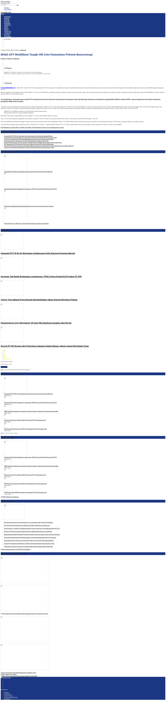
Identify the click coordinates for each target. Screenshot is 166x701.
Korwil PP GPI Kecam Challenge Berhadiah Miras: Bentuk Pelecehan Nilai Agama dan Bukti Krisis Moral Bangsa (38, 146)
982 (5, 357)
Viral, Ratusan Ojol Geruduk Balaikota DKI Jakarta (16, 612)
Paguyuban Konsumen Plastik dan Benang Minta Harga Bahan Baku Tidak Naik (28, 546)
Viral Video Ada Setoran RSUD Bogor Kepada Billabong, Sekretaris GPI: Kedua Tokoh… (27, 584)
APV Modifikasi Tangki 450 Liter (11, 127)
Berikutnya (7, 359)
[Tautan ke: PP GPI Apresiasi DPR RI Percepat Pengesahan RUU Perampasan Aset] (8, 491)
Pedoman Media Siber (11, 697)
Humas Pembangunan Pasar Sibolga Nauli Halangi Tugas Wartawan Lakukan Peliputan (27, 671)
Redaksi (6, 692)
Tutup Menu (7, 9)
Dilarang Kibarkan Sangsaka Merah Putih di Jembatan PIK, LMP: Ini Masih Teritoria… (27, 643)
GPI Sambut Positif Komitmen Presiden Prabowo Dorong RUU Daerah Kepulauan (29, 144)
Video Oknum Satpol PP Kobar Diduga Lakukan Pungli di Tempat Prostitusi (24, 615)
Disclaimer (7, 694)
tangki (62, 127)
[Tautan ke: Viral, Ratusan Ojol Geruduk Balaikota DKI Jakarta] (24, 610)
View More (4, 367)
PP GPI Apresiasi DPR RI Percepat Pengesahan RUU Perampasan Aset (25, 492)
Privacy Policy (8, 696)
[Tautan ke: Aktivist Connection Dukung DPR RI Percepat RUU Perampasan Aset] (8, 418)
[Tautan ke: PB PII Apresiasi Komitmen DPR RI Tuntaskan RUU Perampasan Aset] (8, 427)
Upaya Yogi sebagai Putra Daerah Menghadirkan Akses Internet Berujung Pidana (29, 139)
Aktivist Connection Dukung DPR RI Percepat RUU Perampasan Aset (25, 420)
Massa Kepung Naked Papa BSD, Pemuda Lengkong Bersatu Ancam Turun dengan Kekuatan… (32, 534)
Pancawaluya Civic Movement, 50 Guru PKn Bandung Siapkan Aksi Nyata (26, 141)
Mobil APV (24, 127)
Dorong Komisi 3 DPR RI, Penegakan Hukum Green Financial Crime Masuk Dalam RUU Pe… (32, 528)
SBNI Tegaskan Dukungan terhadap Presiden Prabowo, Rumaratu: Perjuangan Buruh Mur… (31, 411)
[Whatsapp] (8, 68)
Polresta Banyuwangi (52, 127)
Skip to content (5, 1)
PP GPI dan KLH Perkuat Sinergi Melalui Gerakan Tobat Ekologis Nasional (27, 525)
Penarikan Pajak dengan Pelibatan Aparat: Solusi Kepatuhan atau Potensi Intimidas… (30, 537)
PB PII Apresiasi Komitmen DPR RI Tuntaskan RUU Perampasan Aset (25, 429)
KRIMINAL (16, 58)
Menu (2, 14)
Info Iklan (7, 699)
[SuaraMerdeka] (6, 12)
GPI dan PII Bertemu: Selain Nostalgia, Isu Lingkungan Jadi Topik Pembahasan (28, 522)
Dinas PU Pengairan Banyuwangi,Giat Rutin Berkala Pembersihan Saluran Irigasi (29, 147)
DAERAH (9, 58)
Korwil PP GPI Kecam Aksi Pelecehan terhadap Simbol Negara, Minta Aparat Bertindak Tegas (33, 142)
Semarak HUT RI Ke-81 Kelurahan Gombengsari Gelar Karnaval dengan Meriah (28, 136)
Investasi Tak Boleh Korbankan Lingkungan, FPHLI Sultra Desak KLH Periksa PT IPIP (30, 137)
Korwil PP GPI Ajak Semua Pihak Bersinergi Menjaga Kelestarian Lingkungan (28, 531)
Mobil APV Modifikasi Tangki (37, 127)
